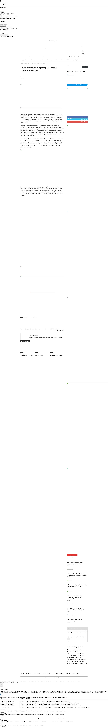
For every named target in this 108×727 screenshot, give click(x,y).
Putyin (84, 659)
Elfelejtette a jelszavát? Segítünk (7, 13)
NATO (83, 655)
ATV (78, 646)
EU (68, 650)
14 (80, 634)
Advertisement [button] (3, 719)
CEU (84, 646)
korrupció (77, 653)
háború (76, 651)
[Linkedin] (32, 81)
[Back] (0, 1)
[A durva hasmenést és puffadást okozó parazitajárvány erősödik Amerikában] (57, 348)
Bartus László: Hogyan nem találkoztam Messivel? (53, 59)
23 (86, 636)
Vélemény (85, 663)
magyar (69, 655)
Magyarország (73, 655)
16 (86, 634)
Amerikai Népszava (25, 73)
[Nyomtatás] (37, 81)
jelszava (1, 10)
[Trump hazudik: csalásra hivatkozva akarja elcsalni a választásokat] (42, 348)
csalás (68, 648)
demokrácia (72, 648)
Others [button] (1, 722)
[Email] (34, 81)
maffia (84, 653)
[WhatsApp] (29, 81)
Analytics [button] (2, 715)
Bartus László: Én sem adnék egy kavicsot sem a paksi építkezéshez (32, 60)
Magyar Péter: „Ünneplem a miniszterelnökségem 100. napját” (75, 609)
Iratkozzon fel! (84, 121)
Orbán (69, 659)
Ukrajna (76, 663)
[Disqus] (42, 370)
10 (68, 634)
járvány (29, 317)
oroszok (74, 659)
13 (77, 634)
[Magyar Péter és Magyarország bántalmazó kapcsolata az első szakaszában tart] (77, 593)
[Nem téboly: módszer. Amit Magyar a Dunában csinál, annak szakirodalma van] (77, 616)
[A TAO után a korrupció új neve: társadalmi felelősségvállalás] (77, 559)
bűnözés (81, 646)
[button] (45, 49)
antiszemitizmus (74, 646)
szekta (82, 661)
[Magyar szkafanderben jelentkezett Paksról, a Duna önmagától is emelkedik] (77, 570)
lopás (81, 653)
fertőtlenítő (25, 317)
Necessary (3, 694)
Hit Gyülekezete (70, 651)
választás (80, 663)
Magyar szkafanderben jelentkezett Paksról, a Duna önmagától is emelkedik (77, 574)
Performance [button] (2, 712)
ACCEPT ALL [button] (15, 682)
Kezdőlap (21, 63)
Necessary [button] (2, 693)
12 (74, 634)
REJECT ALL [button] (9, 682)
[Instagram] (82, 47)
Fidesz (80, 650)
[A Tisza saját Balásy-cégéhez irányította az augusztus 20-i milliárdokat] (77, 581)
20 (77, 636)
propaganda (80, 659)
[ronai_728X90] (42, 109)
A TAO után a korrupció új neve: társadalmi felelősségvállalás (75, 563)
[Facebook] (82, 45)
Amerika (25, 63)
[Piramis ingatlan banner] (42, 269)
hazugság (85, 650)
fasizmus (75, 649)
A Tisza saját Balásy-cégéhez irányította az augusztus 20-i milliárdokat (77, 585)
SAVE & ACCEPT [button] (3, 726)
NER (68, 657)
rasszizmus (71, 661)
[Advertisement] (42, 205)
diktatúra (78, 648)
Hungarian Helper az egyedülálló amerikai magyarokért (30, 329)
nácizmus (72, 657)
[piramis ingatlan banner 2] (42, 167)
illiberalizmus (80, 651)
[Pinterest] (27, 81)
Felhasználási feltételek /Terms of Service (9, 15)
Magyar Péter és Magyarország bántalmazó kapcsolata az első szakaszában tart (74, 597)
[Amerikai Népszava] (25, 337)
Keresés (68, 65)
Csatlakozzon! (84, 119)
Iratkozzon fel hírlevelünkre (77, 84)
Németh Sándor (78, 657)
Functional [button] (2, 708)
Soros (80, 661)
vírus (36, 317)
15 (83, 634)
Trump (33, 317)
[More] (40, 81)
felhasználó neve (3, 7)
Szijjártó (68, 663)
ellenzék (84, 648)
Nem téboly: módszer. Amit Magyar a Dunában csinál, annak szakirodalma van (77, 620)
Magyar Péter (79, 655)
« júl (77, 642)
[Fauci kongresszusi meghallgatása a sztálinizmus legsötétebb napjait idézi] (27, 348)
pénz (68, 661)
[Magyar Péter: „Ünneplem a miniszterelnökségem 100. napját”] (77, 605)
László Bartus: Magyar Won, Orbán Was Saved (74, 59)
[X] (82, 49)
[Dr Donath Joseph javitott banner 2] (42, 292)
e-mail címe (2, 21)
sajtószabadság (76, 661)
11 (71, 634)
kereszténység (72, 653)
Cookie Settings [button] (3, 682)
